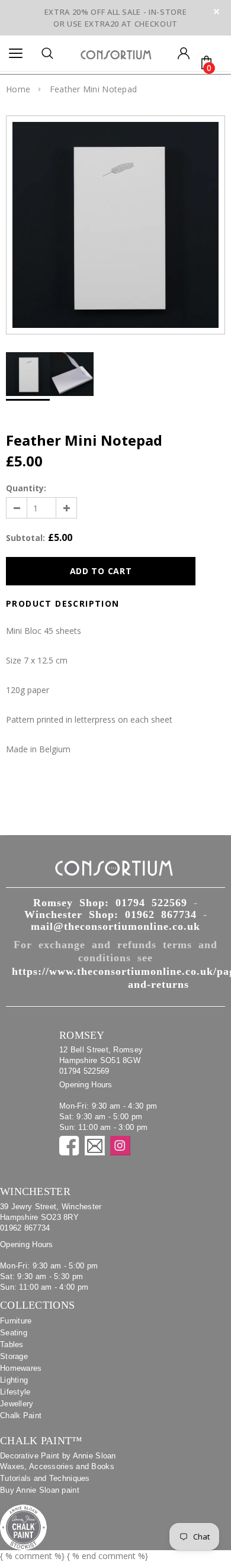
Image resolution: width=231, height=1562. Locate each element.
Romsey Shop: (110, 903)
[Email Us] (95, 1145)
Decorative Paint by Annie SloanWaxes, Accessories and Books (58, 1461)
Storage (14, 1356)
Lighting (14, 1380)
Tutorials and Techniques (45, 1478)
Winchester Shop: (110, 914)
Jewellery (17, 1403)
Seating (13, 1332)
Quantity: (26, 488)
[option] (115, 225)
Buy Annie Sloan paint (39, 1490)
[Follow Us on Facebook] (69, 1145)
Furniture (16, 1320)
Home (18, 89)
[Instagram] (120, 1145)
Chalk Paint (20, 1415)
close (216, 11)
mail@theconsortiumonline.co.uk (115, 926)
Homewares (21, 1368)
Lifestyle (15, 1391)
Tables (12, 1344)
